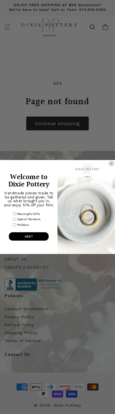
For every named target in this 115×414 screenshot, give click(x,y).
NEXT (29, 236)
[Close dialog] (111, 163)
